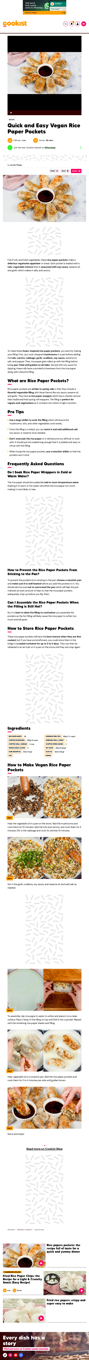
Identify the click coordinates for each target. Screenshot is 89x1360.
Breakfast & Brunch (24, 1230)
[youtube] (16, 1355)
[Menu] (83, 23)
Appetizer (11, 1230)
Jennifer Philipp (16, 165)
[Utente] (77, 23)
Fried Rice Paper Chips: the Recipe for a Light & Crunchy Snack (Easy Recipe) (22, 1279)
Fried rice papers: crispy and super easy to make (66, 1302)
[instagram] (10, 1355)
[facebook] (21, 1355)
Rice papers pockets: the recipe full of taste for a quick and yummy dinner (63, 1248)
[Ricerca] (65, 23)
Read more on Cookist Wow (44, 1149)
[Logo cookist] (15, 23)
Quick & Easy (39, 1230)
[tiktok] (5, 1355)
